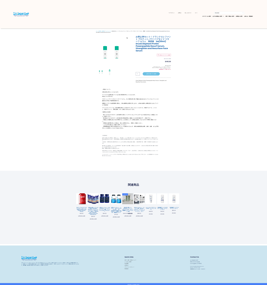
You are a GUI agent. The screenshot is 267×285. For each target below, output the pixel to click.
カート (196, 12)
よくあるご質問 (128, 261)
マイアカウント (172, 12)
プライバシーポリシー (129, 267)
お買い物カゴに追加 (151, 74)
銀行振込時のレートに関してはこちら (165, 69)
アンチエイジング (108, 31)
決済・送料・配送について (130, 260)
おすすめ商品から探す (217, 16)
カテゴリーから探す (206, 16)
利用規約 (126, 268)
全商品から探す (239, 16)
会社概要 (126, 263)
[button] (127, 38)
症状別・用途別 (101, 31)
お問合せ (179, 12)
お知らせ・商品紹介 (248, 16)
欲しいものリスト (188, 12)
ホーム (97, 31)
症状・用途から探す (230, 16)
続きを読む (151, 213)
